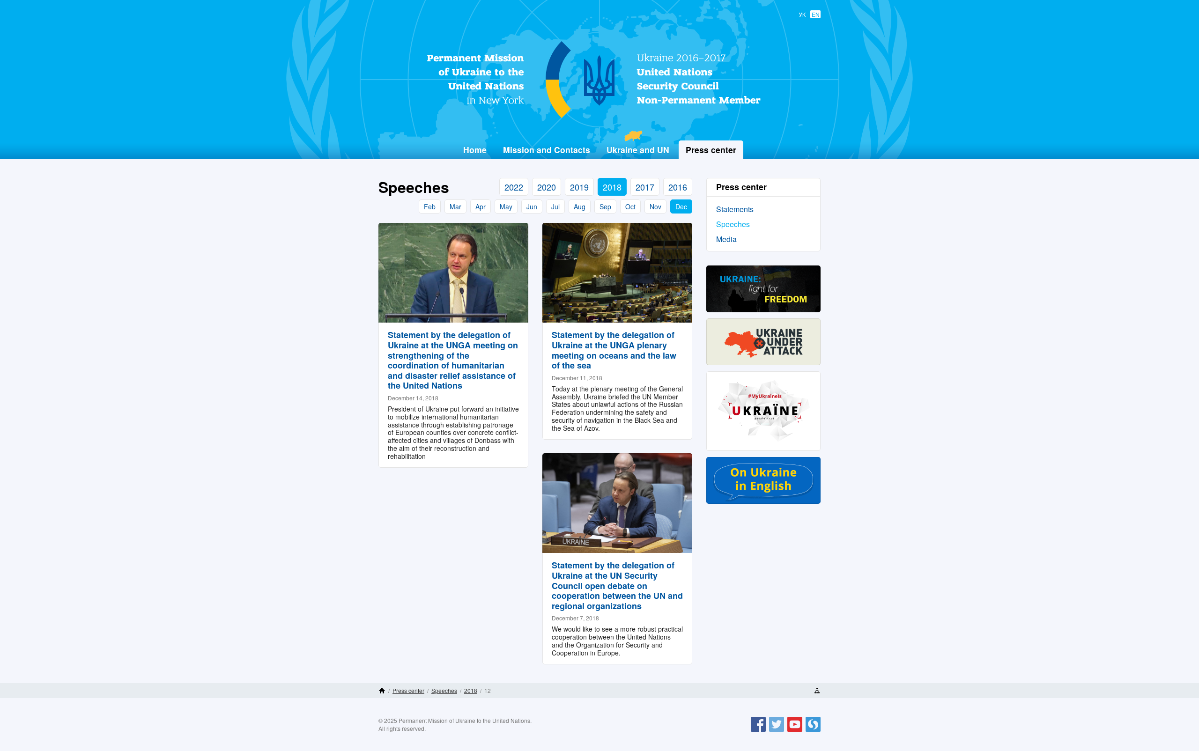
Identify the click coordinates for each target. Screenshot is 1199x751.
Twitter (776, 731)
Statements (735, 209)
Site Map (817, 690)
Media (726, 239)
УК (802, 14)
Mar (455, 206)
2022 (513, 187)
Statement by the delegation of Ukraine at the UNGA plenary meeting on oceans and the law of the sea (614, 350)
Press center (408, 690)
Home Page (381, 690)
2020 (546, 187)
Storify (813, 731)
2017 (645, 187)
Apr (480, 206)
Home (475, 149)
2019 (579, 187)
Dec (681, 206)
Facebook (758, 731)
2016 (677, 187)
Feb (430, 206)
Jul (555, 206)
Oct (630, 206)
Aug (579, 206)
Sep (605, 206)
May (506, 206)
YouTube (794, 731)
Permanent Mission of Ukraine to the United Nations (596, 117)
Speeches (733, 224)
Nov (655, 206)
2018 (612, 187)
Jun (531, 206)
